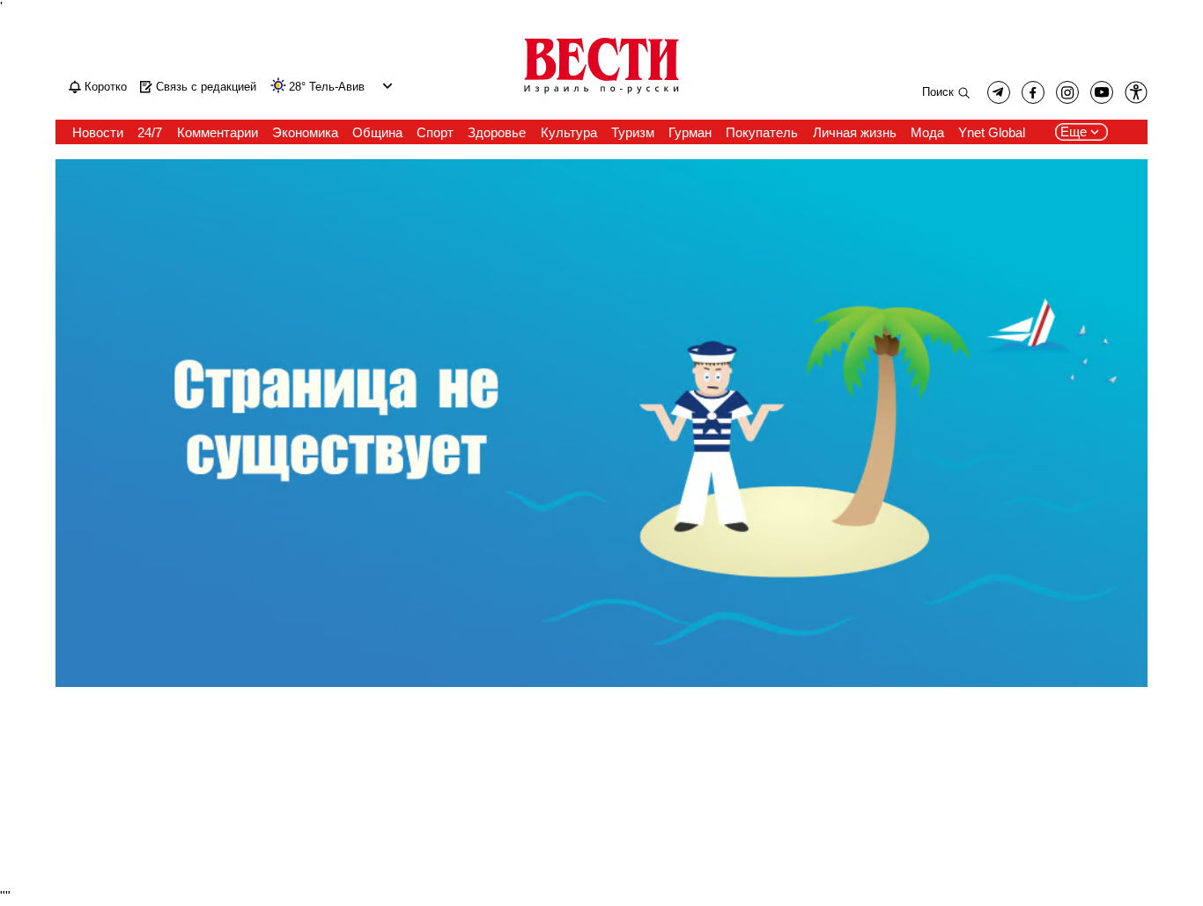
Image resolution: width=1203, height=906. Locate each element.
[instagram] (1067, 92)
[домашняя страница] (601, 95)
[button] (385, 86)
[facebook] (1033, 92)
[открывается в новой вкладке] (1101, 92)
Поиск (938, 92)
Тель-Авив (337, 87)
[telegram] (998, 92)
